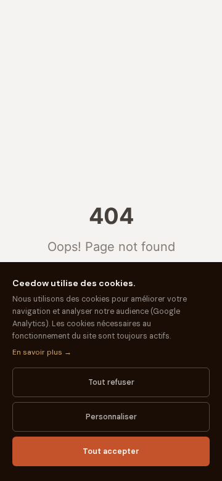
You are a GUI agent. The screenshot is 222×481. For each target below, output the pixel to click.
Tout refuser (111, 382)
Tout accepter (111, 451)
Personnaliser (111, 417)
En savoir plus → (42, 352)
